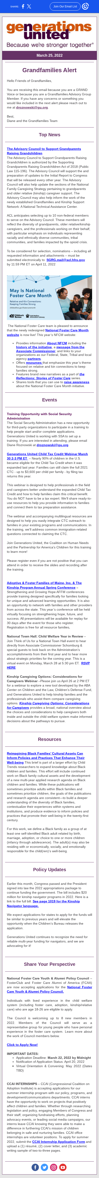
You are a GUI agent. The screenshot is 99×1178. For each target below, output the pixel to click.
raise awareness (76, 382)
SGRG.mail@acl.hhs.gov (66, 260)
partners (34, 359)
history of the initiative (34, 347)
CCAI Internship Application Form (58, 1142)
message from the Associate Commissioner (50, 349)
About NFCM (57, 343)
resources (34, 362)
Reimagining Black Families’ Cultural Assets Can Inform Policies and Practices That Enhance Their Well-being (45, 758)
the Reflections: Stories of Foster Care (50, 376)
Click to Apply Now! (22, 1045)
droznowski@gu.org (32, 107)
